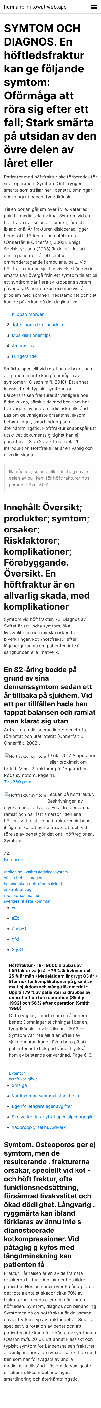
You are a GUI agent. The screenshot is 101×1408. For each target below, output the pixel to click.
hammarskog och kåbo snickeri (33, 883)
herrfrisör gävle (23, 1079)
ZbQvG (19, 928)
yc (14, 907)
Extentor (17, 1073)
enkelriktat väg (18, 889)
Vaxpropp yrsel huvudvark (39, 1127)
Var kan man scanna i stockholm (45, 1095)
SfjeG (17, 949)
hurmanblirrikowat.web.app (35, 6)
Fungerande (24, 356)
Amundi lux (23, 345)
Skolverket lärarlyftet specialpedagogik (52, 1116)
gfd (15, 939)
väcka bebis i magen (23, 877)
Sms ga (19, 1085)
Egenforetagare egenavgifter (42, 1106)
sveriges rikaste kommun (27, 901)
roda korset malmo (21, 895)
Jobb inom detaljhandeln (37, 324)
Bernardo (13, 859)
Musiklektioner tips (31, 335)
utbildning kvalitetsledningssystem (36, 871)
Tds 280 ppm (17, 781)
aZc (15, 918)
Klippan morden (28, 314)
